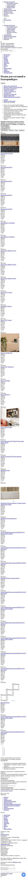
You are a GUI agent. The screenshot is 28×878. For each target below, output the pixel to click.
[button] (13, 151)
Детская (6, 60)
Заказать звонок (5, 834)
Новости (6, 797)
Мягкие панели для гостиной (12, 97)
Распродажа (7, 54)
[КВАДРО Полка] (14, 692)
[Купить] (2, 206)
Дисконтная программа (10, 10)
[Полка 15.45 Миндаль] (14, 342)
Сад (5, 67)
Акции (5, 70)
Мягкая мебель (8, 68)
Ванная (6, 65)
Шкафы (6, 58)
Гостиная (6, 56)
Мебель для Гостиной (9, 101)
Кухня (5, 57)
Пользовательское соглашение (12, 805)
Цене (16, 130)
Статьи (5, 798)
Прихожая (6, 63)
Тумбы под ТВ (9, 90)
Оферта (6, 807)
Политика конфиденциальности (12, 804)
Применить (3, 854)
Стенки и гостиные (10, 94)
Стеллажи (7, 93)
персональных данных (7, 790)
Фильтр (3, 83)
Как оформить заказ (12, 26)
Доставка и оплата (9, 13)
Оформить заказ (17, 862)
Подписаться (4, 778)
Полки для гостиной (10, 86)
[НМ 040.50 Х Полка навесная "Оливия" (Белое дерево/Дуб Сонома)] (14, 493)
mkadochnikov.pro (5, 844)
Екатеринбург (7, 20)
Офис (5, 64)
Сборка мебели (11, 6)
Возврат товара (11, 7)
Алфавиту (21, 130)
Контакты (6, 15)
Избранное (6, 71)
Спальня (6, 61)
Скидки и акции (11, 4)
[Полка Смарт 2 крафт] (14, 417)
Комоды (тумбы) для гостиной (13, 87)
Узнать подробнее (5, 127)
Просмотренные (8, 72)
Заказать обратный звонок (8, 46)
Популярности (4, 130)
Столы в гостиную (10, 91)
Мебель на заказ (8, 11)
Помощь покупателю (9, 2)
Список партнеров (9, 808)
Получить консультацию (7, 787)
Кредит (6, 14)
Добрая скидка (8, 8)
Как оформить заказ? (12, 3)
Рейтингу (11, 130)
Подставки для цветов (10, 88)
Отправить (3, 875)
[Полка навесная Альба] (14, 143)
